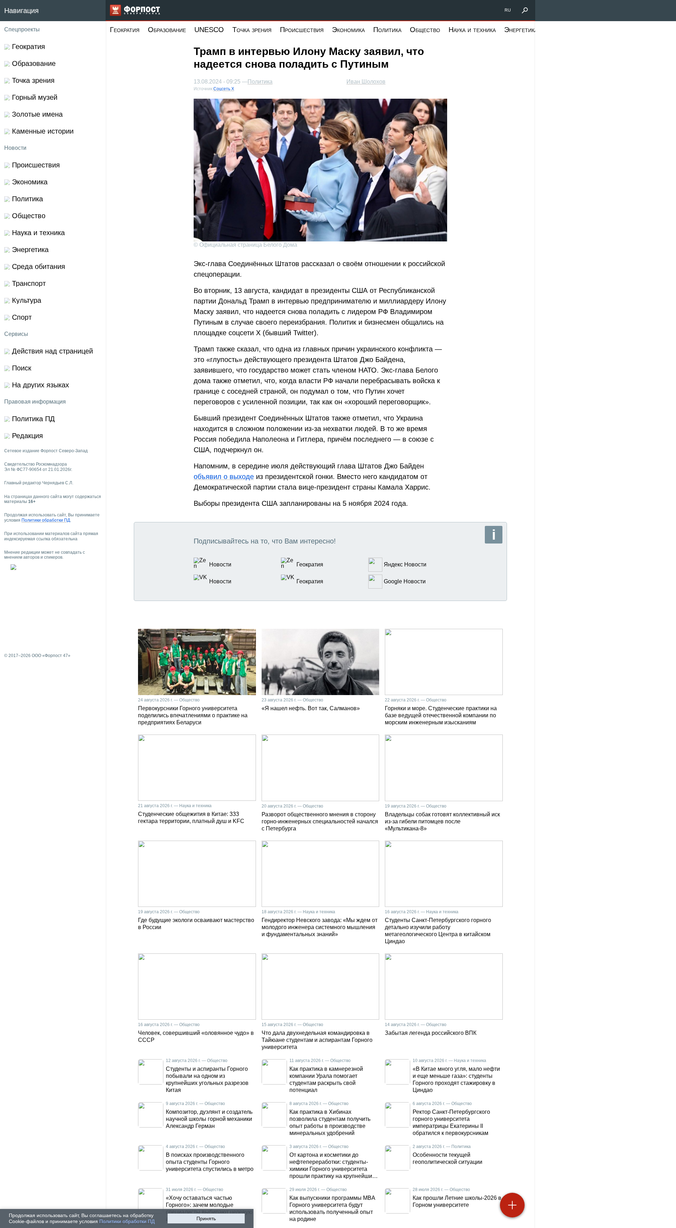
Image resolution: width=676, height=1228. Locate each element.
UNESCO (209, 29)
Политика (387, 29)
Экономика (348, 29)
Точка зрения (251, 29)
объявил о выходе (224, 476)
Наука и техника (472, 29)
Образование (167, 29)
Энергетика (521, 29)
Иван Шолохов (366, 82)
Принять (206, 1218)
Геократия (124, 29)
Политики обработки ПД (127, 1221)
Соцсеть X (223, 89)
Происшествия (302, 29)
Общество (425, 29)
